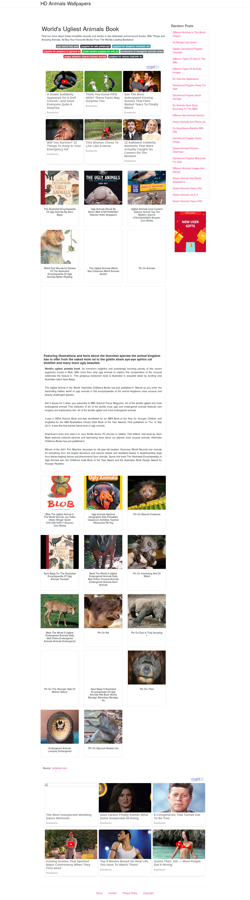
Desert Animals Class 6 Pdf (187, 201)
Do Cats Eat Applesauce (186, 78)
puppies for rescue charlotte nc (125, 56)
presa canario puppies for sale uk (100, 51)
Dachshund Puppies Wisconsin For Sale (189, 159)
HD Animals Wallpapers (65, 3)
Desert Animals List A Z (185, 194)
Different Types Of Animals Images (187, 70)
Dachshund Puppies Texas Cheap (187, 139)
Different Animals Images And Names (188, 169)
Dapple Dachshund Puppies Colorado (188, 50)
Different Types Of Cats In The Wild (189, 60)
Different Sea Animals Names (188, 115)
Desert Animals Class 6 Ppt (187, 188)
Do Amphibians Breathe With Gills (188, 129)
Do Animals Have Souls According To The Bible (185, 107)
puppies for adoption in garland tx (62, 51)
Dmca (99, 893)
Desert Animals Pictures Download (185, 149)
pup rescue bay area (67, 46)
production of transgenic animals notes (142, 51)
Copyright (148, 893)
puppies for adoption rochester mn (131, 46)
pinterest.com (60, 768)
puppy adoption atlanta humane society (85, 56)
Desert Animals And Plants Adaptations (187, 179)
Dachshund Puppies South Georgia (187, 96)
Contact (113, 893)
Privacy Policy (130, 893)
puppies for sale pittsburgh (95, 46)
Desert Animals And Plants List (189, 121)
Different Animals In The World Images (189, 34)
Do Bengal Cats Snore (185, 42)
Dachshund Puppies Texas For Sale (189, 86)
